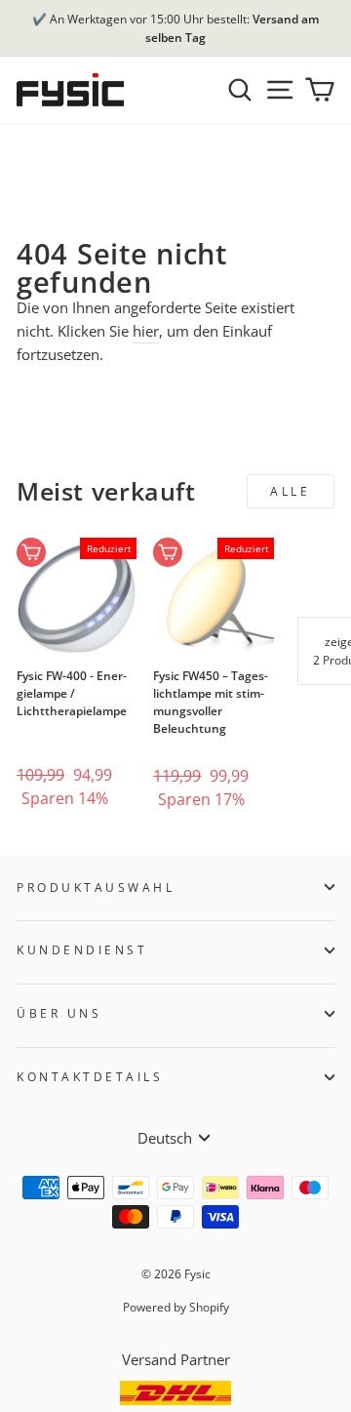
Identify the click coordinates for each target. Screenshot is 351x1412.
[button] (48, 727)
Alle (290, 491)
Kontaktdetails (90, 1076)
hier (146, 331)
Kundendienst (82, 949)
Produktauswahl (96, 887)
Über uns (59, 1013)
